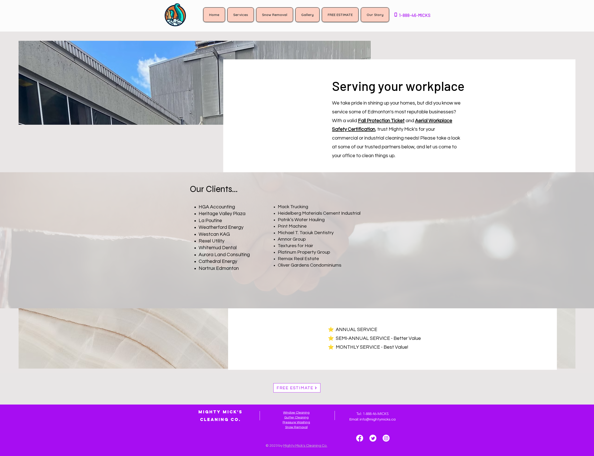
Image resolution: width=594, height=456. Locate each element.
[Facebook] (359, 438)
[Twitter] (372, 438)
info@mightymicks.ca (378, 419)
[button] (240, 14)
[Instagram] (386, 438)
